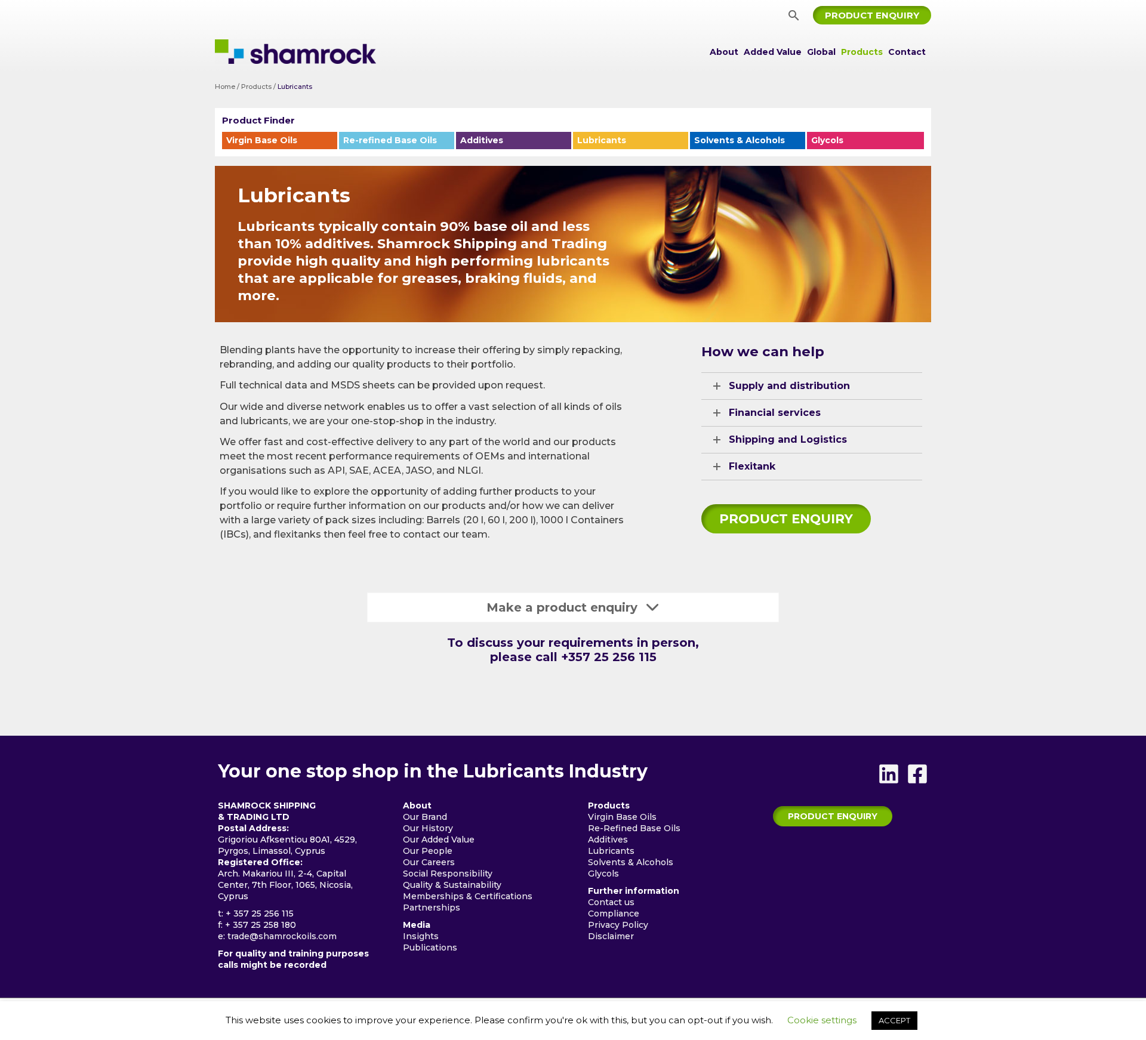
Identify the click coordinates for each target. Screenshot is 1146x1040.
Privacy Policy (618, 924)
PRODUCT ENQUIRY (786, 518)
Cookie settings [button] (822, 1020)
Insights (421, 936)
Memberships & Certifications (467, 896)
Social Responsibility (447, 873)
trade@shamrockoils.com (282, 936)
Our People (427, 850)
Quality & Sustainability (452, 884)
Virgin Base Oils (261, 140)
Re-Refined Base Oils (634, 828)
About (724, 52)
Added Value (773, 52)
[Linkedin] (888, 774)
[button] (794, 15)
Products (862, 52)
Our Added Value (439, 839)
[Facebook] (917, 774)
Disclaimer (611, 936)
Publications (430, 947)
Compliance (613, 913)
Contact (907, 52)
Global (821, 52)
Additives (481, 140)
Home (225, 86)
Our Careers (429, 862)
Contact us (611, 902)
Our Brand (425, 816)
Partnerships (431, 907)
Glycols (827, 140)
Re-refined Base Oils (390, 140)
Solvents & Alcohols (739, 140)
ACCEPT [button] (894, 1020)
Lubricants (601, 140)
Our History (428, 828)
